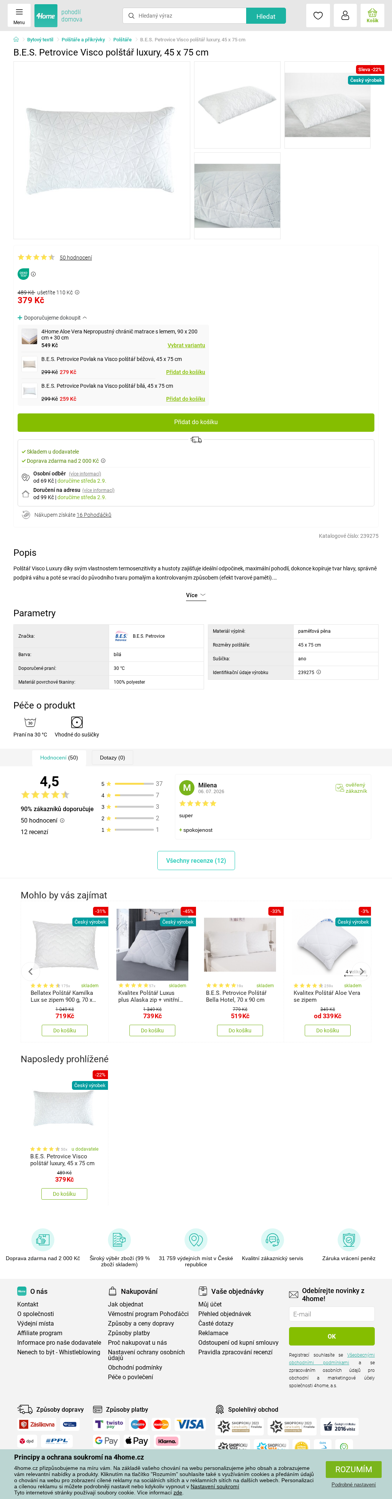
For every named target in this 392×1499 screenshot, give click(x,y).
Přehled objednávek (224, 1314)
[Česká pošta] (70, 1424)
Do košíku (64, 1030)
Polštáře (122, 39)
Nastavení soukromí (215, 1486)
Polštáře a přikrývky (83, 39)
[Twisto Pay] (109, 1424)
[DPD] (27, 1441)
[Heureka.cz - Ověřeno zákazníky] (301, 1448)
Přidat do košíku (185, 372)
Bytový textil (40, 39)
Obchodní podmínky (135, 1367)
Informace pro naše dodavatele (59, 1343)
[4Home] (18, 39)
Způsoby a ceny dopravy (141, 1323)
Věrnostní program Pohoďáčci (148, 1314)
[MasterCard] (161, 1424)
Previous (30, 971)
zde (177, 1492)
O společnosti (35, 1314)
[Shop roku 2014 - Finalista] (271, 1448)
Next (361, 971)
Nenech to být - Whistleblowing (58, 1352)
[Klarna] (167, 1441)
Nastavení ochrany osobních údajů (146, 1355)
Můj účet (210, 1304)
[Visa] (190, 1424)
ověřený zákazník (356, 788)
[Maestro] (138, 1424)
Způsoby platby (129, 1333)
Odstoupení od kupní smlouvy (238, 1343)
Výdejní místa (35, 1323)
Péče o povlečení (130, 1377)
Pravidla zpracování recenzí (235, 1352)
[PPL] (57, 1441)
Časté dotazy (216, 1323)
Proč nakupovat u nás (137, 1343)
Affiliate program (39, 1333)
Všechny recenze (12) (196, 860)
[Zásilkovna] (36, 1424)
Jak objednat (125, 1304)
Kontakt (27, 1304)
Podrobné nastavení (354, 1485)
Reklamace (213, 1333)
